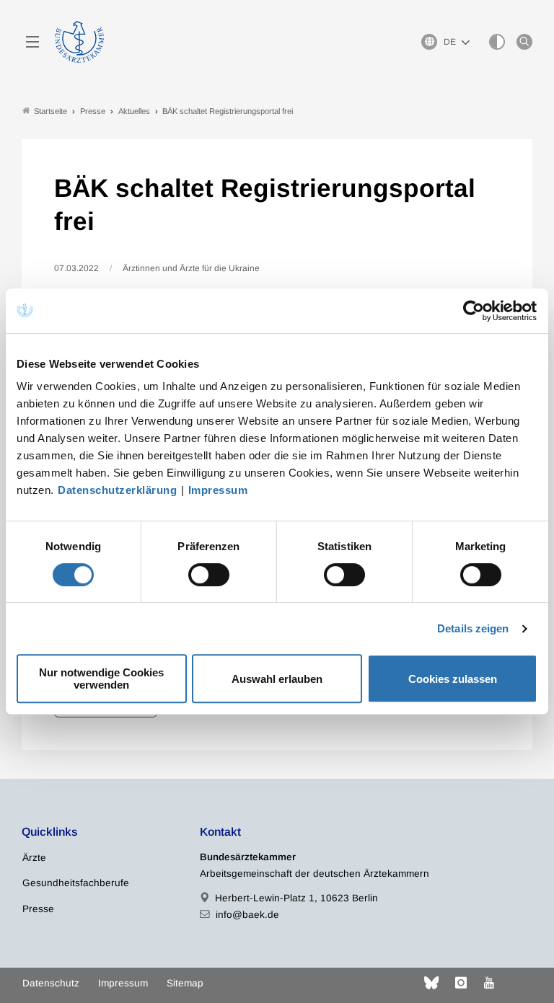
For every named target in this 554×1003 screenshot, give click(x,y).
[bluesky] (431, 983)
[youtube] (489, 983)
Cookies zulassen (452, 679)
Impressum (218, 490)
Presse (38, 908)
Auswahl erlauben (277, 679)
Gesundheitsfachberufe (75, 883)
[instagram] (461, 983)
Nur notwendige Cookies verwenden (101, 678)
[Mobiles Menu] (32, 42)
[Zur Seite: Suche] (524, 42)
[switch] (208, 574)
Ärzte (34, 857)
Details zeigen (473, 628)
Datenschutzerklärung (117, 490)
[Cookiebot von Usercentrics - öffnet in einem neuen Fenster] (474, 310)
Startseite (50, 111)
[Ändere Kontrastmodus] (497, 42)
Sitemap (185, 983)
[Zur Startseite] (79, 41)
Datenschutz (50, 983)
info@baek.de (247, 914)
